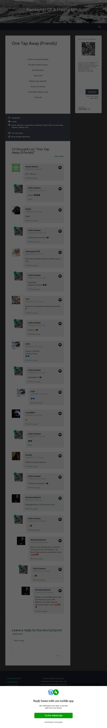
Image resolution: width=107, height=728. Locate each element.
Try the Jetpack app (53, 715)
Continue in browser (53, 722)
